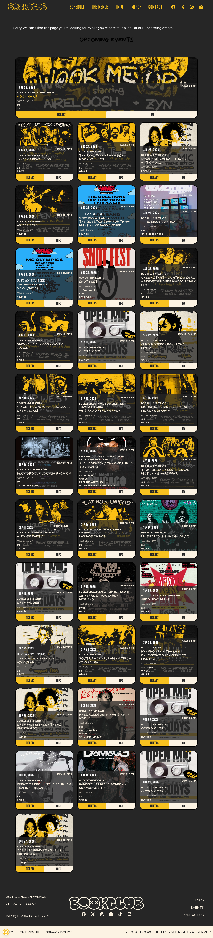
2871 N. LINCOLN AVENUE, (26, 897)
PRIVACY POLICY (59, 932)
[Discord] (129, 914)
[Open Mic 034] (106, 337)
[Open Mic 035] (44, 588)
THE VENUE (99, 7)
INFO (119, 7)
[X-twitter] (182, 7)
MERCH (136, 7)
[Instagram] (192, 7)
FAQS (199, 900)
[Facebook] (173, 7)
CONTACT (155, 7)
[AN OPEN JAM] (44, 211)
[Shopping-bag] (201, 7)
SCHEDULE (77, 7)
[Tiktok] (120, 914)
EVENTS (197, 907)
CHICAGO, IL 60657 (21, 904)
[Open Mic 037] (168, 777)
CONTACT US (193, 915)
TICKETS (61, 114)
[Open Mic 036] (168, 714)
